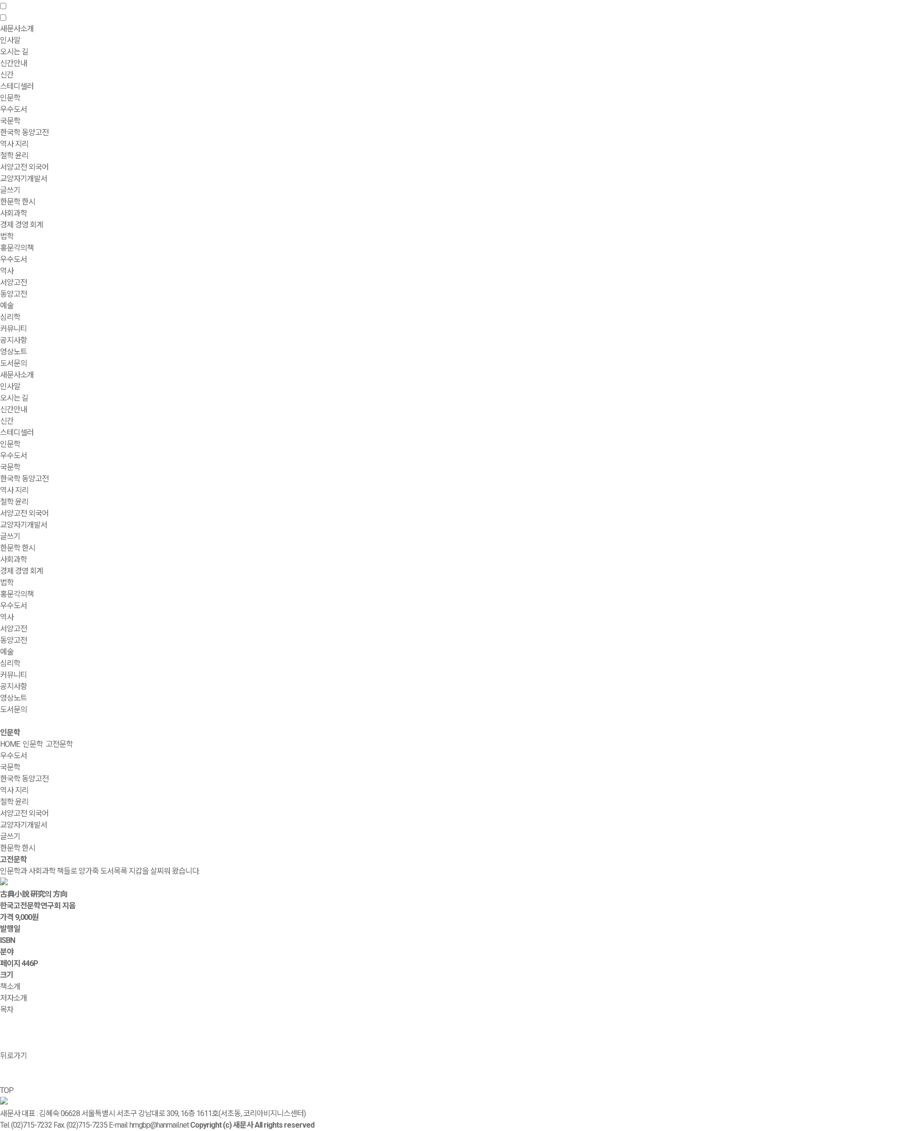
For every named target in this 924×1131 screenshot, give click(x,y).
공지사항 (13, 340)
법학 (6, 236)
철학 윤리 (14, 155)
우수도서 (13, 109)
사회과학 (13, 559)
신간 (6, 74)
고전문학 (59, 744)
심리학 (10, 317)
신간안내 (13, 409)
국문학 (10, 121)
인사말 (10, 40)
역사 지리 (14, 144)
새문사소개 (17, 374)
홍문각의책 (17, 594)
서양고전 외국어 (24, 167)
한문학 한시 (17, 201)
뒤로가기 (13, 1055)
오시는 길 (14, 51)
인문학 (10, 444)
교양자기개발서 (23, 178)
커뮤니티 (13, 674)
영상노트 (13, 351)
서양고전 (13, 282)
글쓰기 (10, 190)
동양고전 (13, 294)
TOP (6, 1090)
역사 (6, 271)
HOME (10, 744)
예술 (6, 305)
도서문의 (13, 363)
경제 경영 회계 (21, 224)
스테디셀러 (17, 86)
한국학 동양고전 (24, 132)
